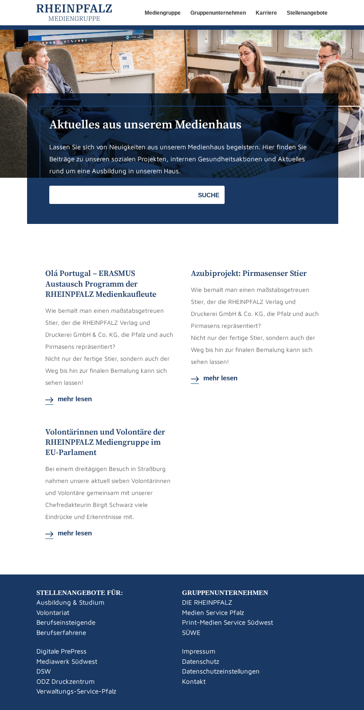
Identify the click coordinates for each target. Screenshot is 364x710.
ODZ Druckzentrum (65, 681)
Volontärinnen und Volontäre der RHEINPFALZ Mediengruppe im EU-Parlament (105, 442)
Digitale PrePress (61, 651)
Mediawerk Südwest (66, 661)
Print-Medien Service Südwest (227, 622)
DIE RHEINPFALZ (207, 602)
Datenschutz (200, 661)
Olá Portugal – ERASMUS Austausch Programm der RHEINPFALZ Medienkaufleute (100, 283)
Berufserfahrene (61, 632)
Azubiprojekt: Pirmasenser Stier (249, 273)
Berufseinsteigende (65, 622)
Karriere (266, 13)
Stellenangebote (307, 13)
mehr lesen (75, 399)
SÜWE (191, 632)
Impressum (198, 651)
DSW (43, 671)
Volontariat (52, 612)
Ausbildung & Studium (70, 602)
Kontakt (194, 681)
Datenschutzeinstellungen (221, 671)
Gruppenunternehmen (218, 13)
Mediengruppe (163, 13)
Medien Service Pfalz (213, 612)
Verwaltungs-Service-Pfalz (76, 691)
